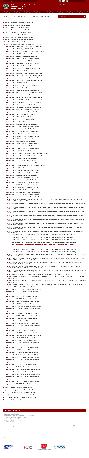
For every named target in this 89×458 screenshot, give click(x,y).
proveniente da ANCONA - (22, 61)
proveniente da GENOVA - (23, 131)
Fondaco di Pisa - (17, 27)
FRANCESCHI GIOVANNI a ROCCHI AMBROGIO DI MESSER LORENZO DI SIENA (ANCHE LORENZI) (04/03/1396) (43, 242)
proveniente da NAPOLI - (22, 294)
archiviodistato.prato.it (9, 1)
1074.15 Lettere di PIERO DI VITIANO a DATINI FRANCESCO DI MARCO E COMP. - (40, 274)
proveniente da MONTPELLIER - (24, 197)
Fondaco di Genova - (18, 32)
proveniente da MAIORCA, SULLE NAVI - (26, 172)
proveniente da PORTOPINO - (23, 325)
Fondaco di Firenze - (18, 30)
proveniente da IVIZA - (22, 143)
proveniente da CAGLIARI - (23, 90)
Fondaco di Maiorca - (19, 39)
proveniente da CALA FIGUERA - (24, 92)
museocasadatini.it (21, 1)
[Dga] (28, 447)
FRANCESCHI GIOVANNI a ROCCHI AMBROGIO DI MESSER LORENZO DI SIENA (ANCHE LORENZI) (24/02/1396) (43, 237)
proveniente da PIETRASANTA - (24, 316)
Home (5, 16)
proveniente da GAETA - (22, 129)
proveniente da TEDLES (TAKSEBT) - (25, 355)
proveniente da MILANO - (22, 187)
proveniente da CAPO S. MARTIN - (25, 102)
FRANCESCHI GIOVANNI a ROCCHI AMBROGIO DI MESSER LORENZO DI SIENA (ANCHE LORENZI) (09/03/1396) (43, 247)
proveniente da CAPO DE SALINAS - (25, 100)
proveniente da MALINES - (22, 177)
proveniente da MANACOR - (23, 180)
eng (64, 4)
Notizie (47, 16)
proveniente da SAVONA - (22, 340)
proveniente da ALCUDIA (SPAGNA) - (26, 51)
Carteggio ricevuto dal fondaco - (24, 44)
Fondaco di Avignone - (19, 22)
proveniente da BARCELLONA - (25, 73)
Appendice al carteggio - (20, 390)
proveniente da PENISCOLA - (24, 306)
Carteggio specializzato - (20, 392)
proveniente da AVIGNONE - (24, 68)
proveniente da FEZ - (21, 119)
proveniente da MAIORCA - (23, 168)
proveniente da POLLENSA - (23, 323)
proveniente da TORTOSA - (23, 357)
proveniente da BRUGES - (23, 85)
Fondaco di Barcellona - (19, 35)
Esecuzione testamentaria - (21, 397)
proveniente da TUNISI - (22, 364)
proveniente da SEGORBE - (23, 342)
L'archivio (19, 16)
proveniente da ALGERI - (22, 56)
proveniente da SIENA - (22, 345)
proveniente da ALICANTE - (23, 58)
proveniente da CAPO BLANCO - (24, 97)
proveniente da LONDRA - (22, 158)
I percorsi (35, 16)
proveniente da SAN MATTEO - (24, 335)
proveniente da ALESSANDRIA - (24, 53)
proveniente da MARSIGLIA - (23, 182)
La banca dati (27, 16)
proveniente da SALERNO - (23, 333)
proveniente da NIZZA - (22, 296)
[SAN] (59, 447)
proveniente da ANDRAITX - (23, 63)
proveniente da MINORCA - (23, 189)
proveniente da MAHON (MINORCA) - (26, 163)
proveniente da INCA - (21, 141)
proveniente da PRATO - (22, 328)
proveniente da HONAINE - (23, 136)
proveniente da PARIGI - (22, 304)
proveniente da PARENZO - (23, 301)
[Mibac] (60, 1)
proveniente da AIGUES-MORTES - (25, 46)
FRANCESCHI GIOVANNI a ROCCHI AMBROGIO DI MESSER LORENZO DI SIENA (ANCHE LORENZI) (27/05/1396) (43, 252)
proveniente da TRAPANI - (22, 362)
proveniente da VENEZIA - (23, 376)
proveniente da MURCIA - (22, 291)
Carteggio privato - (18, 387)
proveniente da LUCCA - (22, 160)
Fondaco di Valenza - (19, 37)
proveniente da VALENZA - (23, 367)
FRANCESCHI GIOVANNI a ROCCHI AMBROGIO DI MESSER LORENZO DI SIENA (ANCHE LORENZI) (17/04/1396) (43, 249)
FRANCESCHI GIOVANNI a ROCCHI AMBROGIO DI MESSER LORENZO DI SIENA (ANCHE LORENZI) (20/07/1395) (43, 235)
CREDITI (6, 437)
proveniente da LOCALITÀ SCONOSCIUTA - (27, 153)
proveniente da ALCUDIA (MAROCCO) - (26, 49)
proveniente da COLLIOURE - (23, 112)
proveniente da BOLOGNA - (23, 83)
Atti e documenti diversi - (20, 395)
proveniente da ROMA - (22, 330)
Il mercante (12, 16)
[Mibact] (10, 447)
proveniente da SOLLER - (22, 352)
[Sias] (67, 1)
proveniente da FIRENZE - (23, 121)
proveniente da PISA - (22, 318)
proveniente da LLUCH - (22, 151)
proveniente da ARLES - (22, 66)
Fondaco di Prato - (18, 25)
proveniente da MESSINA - (23, 185)
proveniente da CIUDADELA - (24, 107)
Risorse (41, 16)
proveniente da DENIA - (22, 114)
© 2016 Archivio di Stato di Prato (12, 410)
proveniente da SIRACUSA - (23, 347)
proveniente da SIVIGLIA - (22, 350)
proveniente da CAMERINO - (23, 95)
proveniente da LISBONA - (22, 146)
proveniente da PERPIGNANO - (24, 311)
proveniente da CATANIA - (22, 104)
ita (60, 4)
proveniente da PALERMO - (23, 299)
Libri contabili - (18, 42)
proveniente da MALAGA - (22, 175)
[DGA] (63, 1)
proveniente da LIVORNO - (23, 148)
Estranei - (16, 399)
